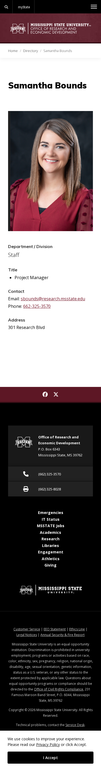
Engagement (50, 551)
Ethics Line (77, 629)
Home (13, 50)
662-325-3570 (37, 306)
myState (24, 7)
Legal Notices (26, 635)
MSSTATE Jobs (50, 525)
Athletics (51, 558)
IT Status (51, 519)
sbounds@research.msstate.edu (53, 299)
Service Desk (75, 725)
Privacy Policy (48, 744)
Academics (50, 532)
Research (50, 538)
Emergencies (50, 512)
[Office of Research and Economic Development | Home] (50, 28)
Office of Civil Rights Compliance (58, 689)
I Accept (50, 757)
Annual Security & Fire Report (62, 635)
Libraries (50, 545)
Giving (50, 565)
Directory (30, 50)
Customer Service (26, 629)
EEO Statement (55, 629)
